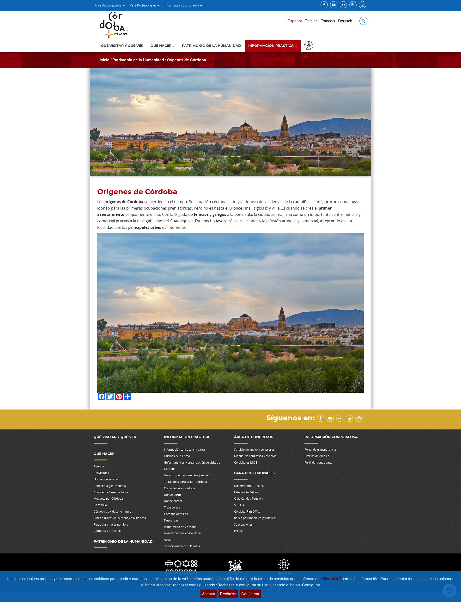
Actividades (101, 473)
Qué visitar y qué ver (122, 46)
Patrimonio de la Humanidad (211, 46)
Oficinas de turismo (177, 456)
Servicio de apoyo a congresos (254, 449)
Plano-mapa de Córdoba (180, 527)
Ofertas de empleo (316, 456)
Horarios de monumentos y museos (188, 475)
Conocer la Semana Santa (111, 492)
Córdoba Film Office (247, 511)
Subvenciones (243, 524)
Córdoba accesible (176, 514)
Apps (167, 539)
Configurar (250, 593)
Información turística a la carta (184, 449)
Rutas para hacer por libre (111, 524)
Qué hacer (161, 46)
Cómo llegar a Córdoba (179, 488)
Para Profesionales (143, 5)
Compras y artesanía (107, 531)
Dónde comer (173, 501)
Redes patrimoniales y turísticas (255, 518)
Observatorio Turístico (249, 486)
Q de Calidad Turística (248, 498)
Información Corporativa (182, 5)
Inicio (104, 59)
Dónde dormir (173, 494)
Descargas (171, 520)
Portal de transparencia (320, 449)
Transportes (172, 507)
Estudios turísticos (246, 492)
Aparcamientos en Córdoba (182, 533)
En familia (100, 505)
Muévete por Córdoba (108, 498)
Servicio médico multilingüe (182, 546)
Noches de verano (106, 479)
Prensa (238, 531)
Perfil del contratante (318, 462)
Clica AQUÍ (331, 578)
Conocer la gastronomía (110, 486)
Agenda (99, 466)
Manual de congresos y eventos (255, 456)
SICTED (239, 505)
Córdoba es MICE (245, 462)
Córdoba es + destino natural (113, 511)
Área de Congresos (108, 5)
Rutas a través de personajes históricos (120, 518)
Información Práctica (271, 46)
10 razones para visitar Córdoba (185, 482)
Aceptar (208, 593)
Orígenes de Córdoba (186, 59)
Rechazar (228, 593)
